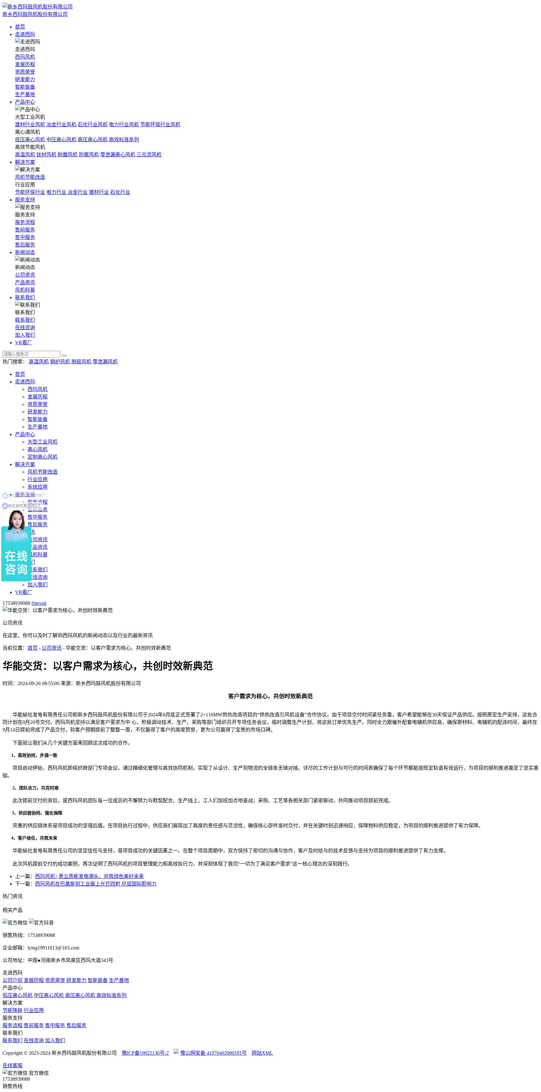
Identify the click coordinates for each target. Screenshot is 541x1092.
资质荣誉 (25, 72)
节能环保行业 (30, 192)
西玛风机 (25, 57)
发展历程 (25, 64)
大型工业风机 (43, 442)
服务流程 (25, 222)
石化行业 (120, 192)
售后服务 (25, 244)
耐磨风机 (68, 154)
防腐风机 (89, 154)
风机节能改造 (30, 177)
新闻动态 (25, 252)
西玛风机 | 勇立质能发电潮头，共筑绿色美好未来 (89, 876)
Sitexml (38, 603)
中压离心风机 (61, 139)
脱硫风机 (81, 361)
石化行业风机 (93, 124)
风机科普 (25, 290)
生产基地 (25, 94)
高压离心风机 (93, 139)
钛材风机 (46, 154)
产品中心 (25, 102)
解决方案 (25, 162)
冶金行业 (78, 192)
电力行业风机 (124, 124)
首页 (20, 26)
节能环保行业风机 (160, 124)
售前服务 (25, 229)
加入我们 (25, 335)
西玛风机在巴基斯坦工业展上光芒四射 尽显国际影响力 (96, 884)
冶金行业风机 (61, 124)
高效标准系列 (124, 139)
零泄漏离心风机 (117, 154)
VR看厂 (23, 342)
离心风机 (38, 449)
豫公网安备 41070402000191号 (213, 1053)
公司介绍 (13, 980)
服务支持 (25, 199)
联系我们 (25, 297)
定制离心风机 (43, 457)
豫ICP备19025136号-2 (145, 1053)
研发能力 (25, 79)
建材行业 (99, 192)
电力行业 (56, 192)
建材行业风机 (30, 124)
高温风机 (25, 154)
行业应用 (38, 479)
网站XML (262, 1053)
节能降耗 (13, 1010)
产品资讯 (25, 282)
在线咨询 (25, 327)
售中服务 (25, 237)
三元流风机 (149, 154)
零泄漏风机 (105, 361)
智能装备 (25, 87)
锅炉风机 (60, 361)
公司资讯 (25, 275)
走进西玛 (25, 34)
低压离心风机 (30, 139)
